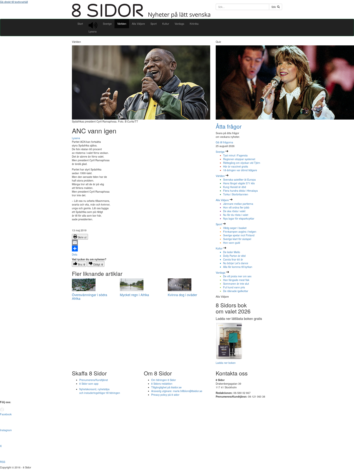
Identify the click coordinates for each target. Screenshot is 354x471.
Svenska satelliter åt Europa (239, 179)
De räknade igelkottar (235, 291)
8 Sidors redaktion (161, 383)
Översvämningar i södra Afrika (89, 296)
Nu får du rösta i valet (235, 215)
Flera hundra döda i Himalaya (240, 190)
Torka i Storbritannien (235, 194)
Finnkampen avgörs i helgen (239, 231)
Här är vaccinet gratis (235, 166)
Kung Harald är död (234, 187)
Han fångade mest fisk (236, 280)
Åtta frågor (229, 126)
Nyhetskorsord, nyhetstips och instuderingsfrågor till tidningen (99, 391)
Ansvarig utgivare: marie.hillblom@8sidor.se (176, 391)
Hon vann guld (231, 242)
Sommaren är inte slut (236, 283)
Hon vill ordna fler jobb (236, 207)
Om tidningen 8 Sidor (163, 380)
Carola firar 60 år (233, 259)
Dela (74, 254)
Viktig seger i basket (235, 228)
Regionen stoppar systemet (239, 159)
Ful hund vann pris (234, 287)
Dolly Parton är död (234, 256)
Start (80, 23)
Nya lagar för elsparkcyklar (238, 218)
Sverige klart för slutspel (237, 239)
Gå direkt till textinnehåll (14, 2)
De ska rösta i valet (234, 211)
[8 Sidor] (141, 17)
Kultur (165, 23)
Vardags (179, 23)
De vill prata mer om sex (237, 276)
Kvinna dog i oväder (182, 294)
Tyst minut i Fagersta (235, 155)
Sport (153, 23)
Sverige (107, 23)
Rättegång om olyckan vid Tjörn (241, 163)
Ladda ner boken (226, 363)
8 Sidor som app (88, 383)
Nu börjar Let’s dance (235, 263)
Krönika (194, 23)
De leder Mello (231, 252)
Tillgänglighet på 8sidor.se (166, 387)
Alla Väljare (138, 23)
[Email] (141, 243)
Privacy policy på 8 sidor (165, 394)
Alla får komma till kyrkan (237, 267)
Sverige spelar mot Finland (238, 235)
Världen (121, 23)
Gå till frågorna (224, 142)
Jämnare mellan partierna (238, 204)
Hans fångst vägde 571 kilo (239, 183)
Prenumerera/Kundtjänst (93, 380)
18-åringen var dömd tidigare (240, 170)
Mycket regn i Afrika (134, 294)
